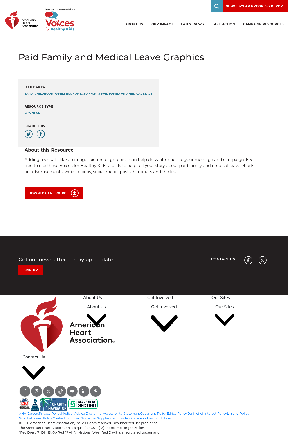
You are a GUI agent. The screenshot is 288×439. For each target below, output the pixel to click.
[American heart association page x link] (263, 260)
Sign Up (31, 270)
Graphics (32, 113)
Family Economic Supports (77, 93)
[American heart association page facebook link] (248, 260)
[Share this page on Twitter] (28, 134)
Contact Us (223, 259)
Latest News (192, 24)
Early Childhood (39, 93)
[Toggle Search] (217, 6)
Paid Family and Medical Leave (127, 93)
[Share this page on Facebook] (41, 134)
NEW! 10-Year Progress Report (255, 6)
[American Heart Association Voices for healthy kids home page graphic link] (38, 15)
